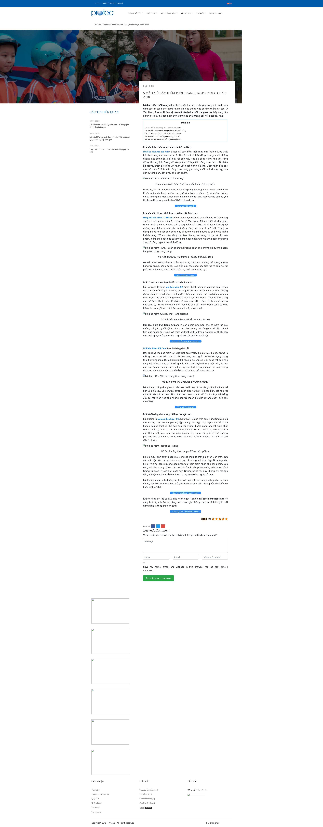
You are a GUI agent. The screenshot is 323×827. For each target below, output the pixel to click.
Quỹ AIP (95, 799)
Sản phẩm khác (168, 13)
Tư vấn (98, 25)
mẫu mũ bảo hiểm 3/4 (168, 419)
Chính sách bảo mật (147, 803)
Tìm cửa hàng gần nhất (148, 790)
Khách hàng (96, 803)
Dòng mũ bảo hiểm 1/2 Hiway (157, 217)
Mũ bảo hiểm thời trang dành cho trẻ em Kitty (163, 128)
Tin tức (200, 13)
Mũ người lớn (135, 13)
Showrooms (215, 13)
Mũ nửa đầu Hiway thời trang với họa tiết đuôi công (165, 131)
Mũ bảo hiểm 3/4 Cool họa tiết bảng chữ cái (162, 136)
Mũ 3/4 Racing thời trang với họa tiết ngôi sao (163, 139)
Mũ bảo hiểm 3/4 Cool (154, 348)
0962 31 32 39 (108, 3)
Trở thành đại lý (145, 794)
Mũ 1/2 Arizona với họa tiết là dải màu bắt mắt (163, 133)
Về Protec (186, 13)
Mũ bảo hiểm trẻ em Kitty (156, 151)
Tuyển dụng (96, 812)
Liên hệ (120, 3)
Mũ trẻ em (152, 13)
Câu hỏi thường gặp (147, 799)
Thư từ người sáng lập (100, 794)
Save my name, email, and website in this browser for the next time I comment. (185, 569)
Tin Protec (95, 807)
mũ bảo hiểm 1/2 (174, 287)
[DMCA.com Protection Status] (145, 807)
